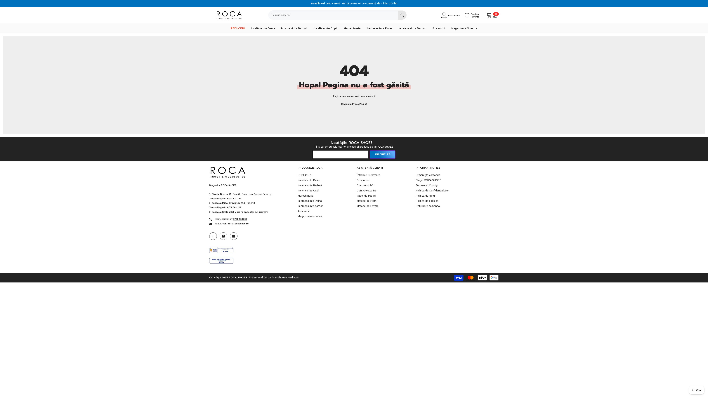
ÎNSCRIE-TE (382, 154)
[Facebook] (213, 236)
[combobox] (333, 15)
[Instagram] (223, 236)
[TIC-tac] (233, 236)
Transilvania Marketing (285, 277)
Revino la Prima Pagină (354, 104)
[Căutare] (337, 15)
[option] (354, 3)
